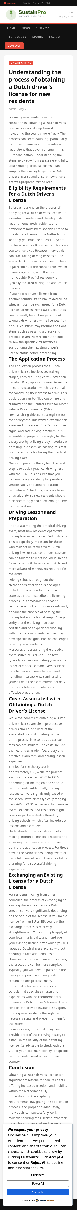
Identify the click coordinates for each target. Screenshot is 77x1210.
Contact (14, 46)
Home (11, 28)
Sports (37, 37)
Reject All (38, 1183)
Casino (54, 37)
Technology (16, 37)
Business (42, 28)
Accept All (38, 1192)
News (26, 28)
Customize (37, 1175)
